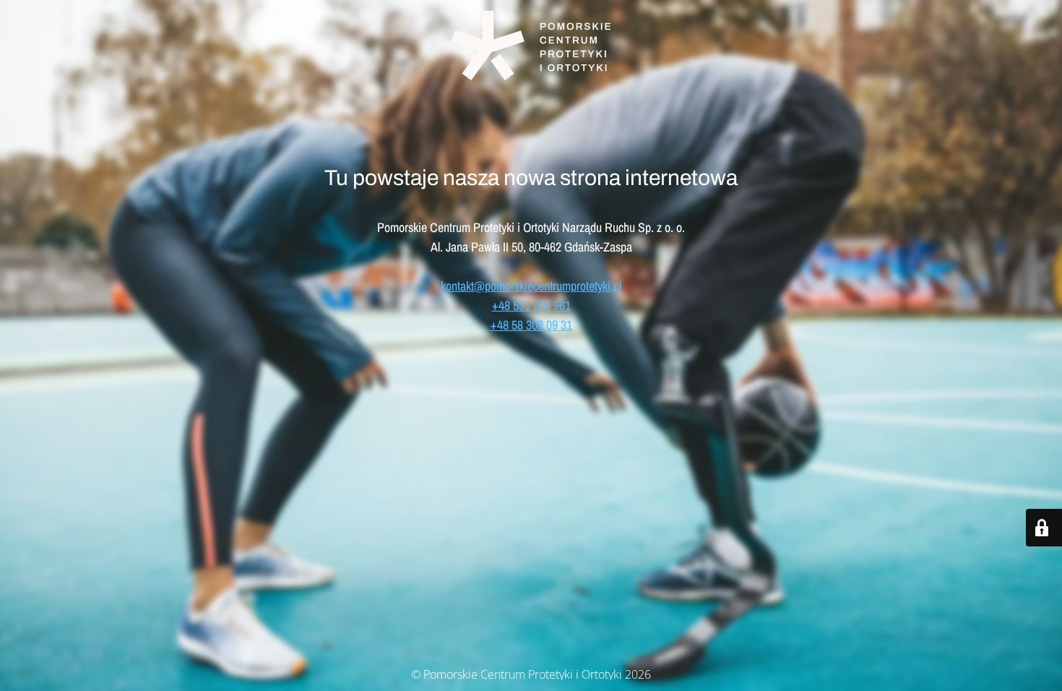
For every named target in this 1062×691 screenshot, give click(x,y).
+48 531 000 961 (531, 305)
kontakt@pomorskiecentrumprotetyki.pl (531, 286)
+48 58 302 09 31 (531, 325)
